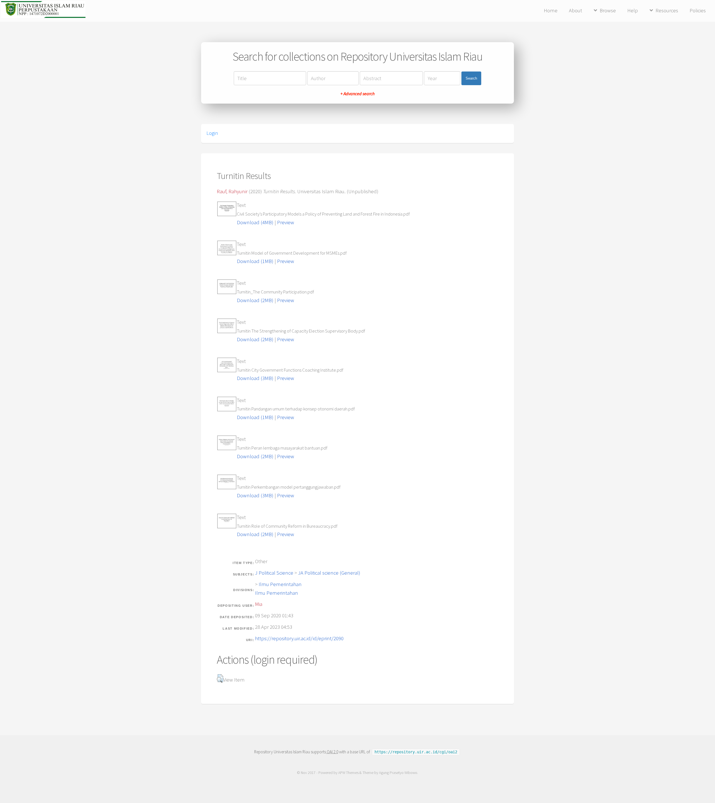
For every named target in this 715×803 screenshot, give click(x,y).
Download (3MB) (255, 378)
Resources (667, 10)
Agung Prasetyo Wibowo (398, 772)
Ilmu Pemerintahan (280, 584)
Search (471, 78)
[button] (220, 678)
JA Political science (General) (329, 573)
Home (550, 10)
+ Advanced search (357, 93)
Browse (608, 10)
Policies (698, 10)
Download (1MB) (255, 261)
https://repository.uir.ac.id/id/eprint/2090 (299, 638)
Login (212, 133)
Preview (285, 222)
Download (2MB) (255, 300)
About (575, 10)
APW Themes (348, 772)
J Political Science (274, 573)
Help (632, 10)
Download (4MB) (255, 222)
